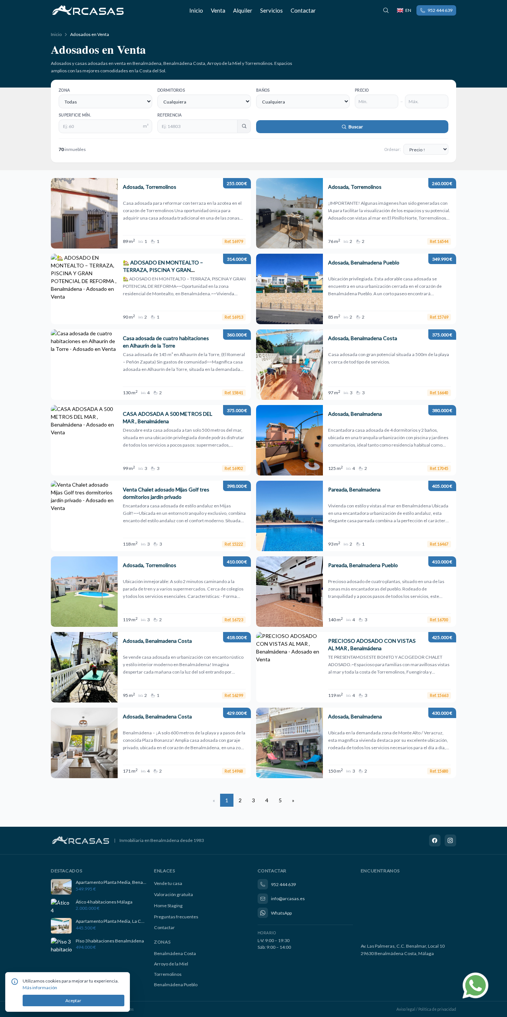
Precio (362, 90)
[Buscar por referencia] (386, 10)
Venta (218, 10)
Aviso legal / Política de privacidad (426, 1009)
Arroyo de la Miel (171, 964)
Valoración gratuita (173, 894)
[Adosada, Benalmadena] (356, 440)
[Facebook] (435, 840)
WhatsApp (281, 913)
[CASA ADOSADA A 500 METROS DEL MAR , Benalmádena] (151, 440)
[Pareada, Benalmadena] (356, 516)
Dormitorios (171, 90)
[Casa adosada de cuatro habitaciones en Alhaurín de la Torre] (151, 364)
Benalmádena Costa (175, 953)
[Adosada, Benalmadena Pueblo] (356, 289)
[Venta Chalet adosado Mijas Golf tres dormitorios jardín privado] (151, 516)
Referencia (169, 115)
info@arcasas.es (288, 898)
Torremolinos (167, 974)
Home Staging (168, 905)
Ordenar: (393, 149)
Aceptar (73, 1000)
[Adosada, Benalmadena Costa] (356, 364)
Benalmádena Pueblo (175, 984)
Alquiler (242, 10)
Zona (64, 90)
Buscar (355, 126)
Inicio (196, 10)
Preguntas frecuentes (176, 916)
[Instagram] (451, 840)
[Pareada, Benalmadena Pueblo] (356, 591)
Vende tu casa (168, 883)
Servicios (271, 10)
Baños (262, 90)
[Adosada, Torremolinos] (151, 213)
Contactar (303, 10)
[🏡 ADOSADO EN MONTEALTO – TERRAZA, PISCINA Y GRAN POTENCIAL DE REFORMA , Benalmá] (151, 289)
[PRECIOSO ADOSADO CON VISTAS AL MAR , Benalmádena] (356, 667)
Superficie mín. (75, 115)
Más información (40, 987)
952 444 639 (440, 10)
